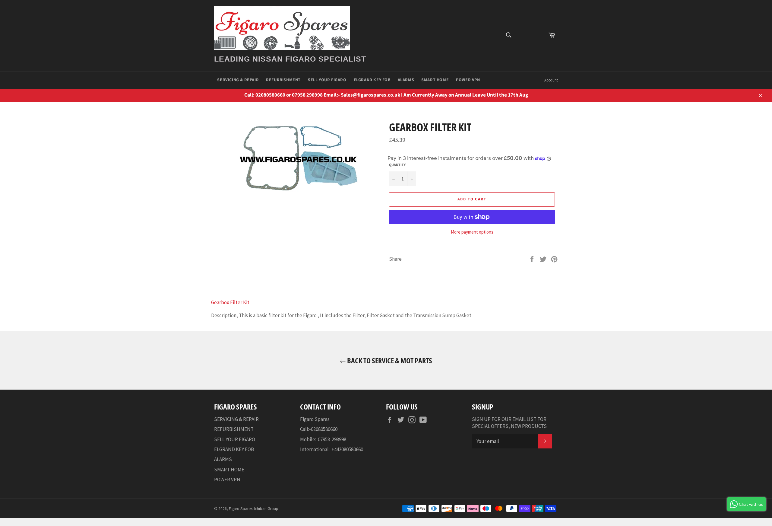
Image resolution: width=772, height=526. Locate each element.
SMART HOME (435, 80)
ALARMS (406, 80)
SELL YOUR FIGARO (327, 80)
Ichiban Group (266, 508)
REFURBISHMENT (283, 80)
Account (551, 80)
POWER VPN (468, 80)
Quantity (397, 165)
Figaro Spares (240, 508)
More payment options (472, 232)
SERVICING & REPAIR (238, 80)
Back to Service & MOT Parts (389, 360)
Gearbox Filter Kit (230, 302)
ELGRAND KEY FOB (372, 80)
